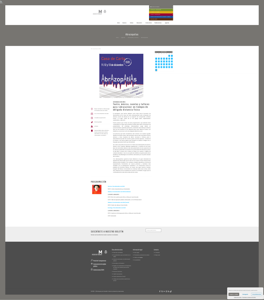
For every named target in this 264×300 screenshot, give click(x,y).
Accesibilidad (137, 260)
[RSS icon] (169, 291)
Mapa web (157, 255)
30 (171, 67)
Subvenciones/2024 (98, 270)
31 (156, 70)
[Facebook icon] (160, 291)
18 (158, 64)
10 (156, 61)
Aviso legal (136, 252)
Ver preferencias (256, 294)
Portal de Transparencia (99, 261)
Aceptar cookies (234, 294)
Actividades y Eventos (133, 37)
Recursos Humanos (117, 271)
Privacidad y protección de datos (249, 297)
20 (164, 64)
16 (171, 61)
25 (158, 67)
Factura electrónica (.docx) (119, 276)
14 (166, 61)
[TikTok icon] (171, 291)
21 (166, 64)
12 (161, 61)
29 (169, 67)
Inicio (117, 37)
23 (171, 64)
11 (158, 61)
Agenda (123, 37)
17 (156, 64)
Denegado (245, 294)
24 (156, 67)
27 (163, 67)
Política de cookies (238, 297)
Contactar (157, 252)
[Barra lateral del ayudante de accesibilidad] (1, 1)
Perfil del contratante (118, 252)
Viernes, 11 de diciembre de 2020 (116, 186)
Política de (138, 257)
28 (166, 67)
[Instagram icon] (166, 291)
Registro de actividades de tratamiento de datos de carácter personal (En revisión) (122, 267)
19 (161, 64)
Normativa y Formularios (118, 263)
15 (169, 61)
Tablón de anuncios (117, 274)
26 (161, 67)
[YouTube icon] (164, 291)
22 (169, 64)
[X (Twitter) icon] (162, 291)
